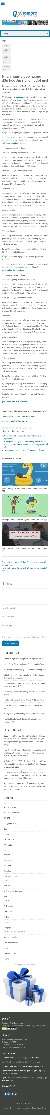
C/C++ (6, 834)
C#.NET (7, 818)
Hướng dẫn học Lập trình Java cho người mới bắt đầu (25, 441)
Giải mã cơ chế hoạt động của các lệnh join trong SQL (25, 669)
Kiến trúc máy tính (11, 942)
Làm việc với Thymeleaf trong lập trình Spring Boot (24, 664)
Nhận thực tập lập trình (13, 891)
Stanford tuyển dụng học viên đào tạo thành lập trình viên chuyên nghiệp (24, 741)
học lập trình (6, 51)
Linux (6, 948)
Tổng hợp (7, 927)
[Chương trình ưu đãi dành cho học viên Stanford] (25, 1006)
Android (7, 854)
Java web (7, 865)
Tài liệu (6, 922)
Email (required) (8, 616)
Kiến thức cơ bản (10, 937)
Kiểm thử (7, 870)
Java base (8, 860)
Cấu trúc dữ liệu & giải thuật (14, 931)
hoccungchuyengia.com (23, 1108)
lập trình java (6, 67)
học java (6, 45)
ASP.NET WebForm (12, 812)
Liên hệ (19, 1103)
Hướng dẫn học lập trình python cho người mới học (24, 713)
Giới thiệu (28, 1103)
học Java (19, 97)
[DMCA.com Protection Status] (9, 1029)
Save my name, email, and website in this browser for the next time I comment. (24, 638)
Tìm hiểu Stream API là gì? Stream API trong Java (24, 699)
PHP (5, 896)
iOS (5, 880)
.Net (5, 803)
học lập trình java (6, 59)
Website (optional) (9, 625)
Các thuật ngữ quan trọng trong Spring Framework (23, 658)
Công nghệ (8, 845)
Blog (5, 829)
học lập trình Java (18, 143)
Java (6, 850)
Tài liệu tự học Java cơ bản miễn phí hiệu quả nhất (24, 450)
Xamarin (7, 885)
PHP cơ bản (8, 906)
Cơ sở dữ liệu (9, 839)
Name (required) (8, 608)
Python (6, 917)
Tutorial (6, 958)
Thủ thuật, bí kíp (10, 953)
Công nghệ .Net (10, 823)
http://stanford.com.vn (18, 421)
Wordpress (8, 911)
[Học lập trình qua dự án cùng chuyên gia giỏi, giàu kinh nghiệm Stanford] (25, 24)
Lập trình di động (10, 876)
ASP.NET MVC (10, 807)
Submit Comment (10, 644)
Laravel (6, 900)
